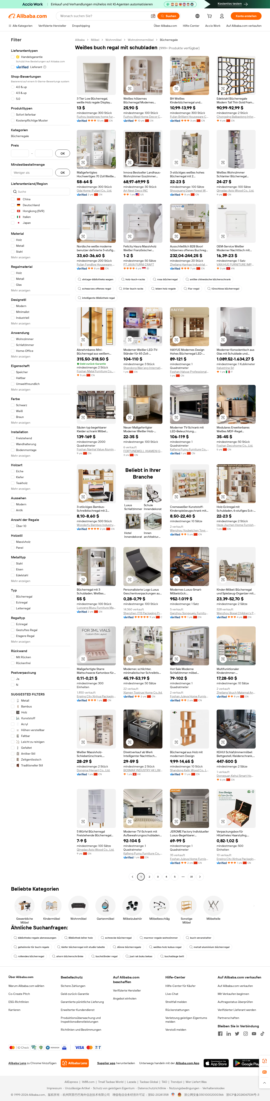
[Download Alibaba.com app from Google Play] (247, 1063)
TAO (164, 1082)
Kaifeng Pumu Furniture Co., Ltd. (189, 449)
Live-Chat (171, 994)
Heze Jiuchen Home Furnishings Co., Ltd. (236, 525)
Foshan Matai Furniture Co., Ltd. (96, 371)
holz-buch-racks (135, 279)
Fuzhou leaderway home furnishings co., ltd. (96, 116)
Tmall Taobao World (110, 1082)
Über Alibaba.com (20, 977)
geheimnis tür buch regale (33, 947)
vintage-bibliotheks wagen (97, 279)
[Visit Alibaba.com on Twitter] (237, 1033)
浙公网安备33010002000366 (204, 1094)
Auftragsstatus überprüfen (235, 1002)
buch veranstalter (200, 937)
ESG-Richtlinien (18, 1002)
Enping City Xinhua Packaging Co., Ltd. (96, 696)
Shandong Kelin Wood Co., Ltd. (189, 770)
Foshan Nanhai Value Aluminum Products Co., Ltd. (96, 449)
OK (63, 153)
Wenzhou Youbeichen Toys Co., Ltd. (189, 530)
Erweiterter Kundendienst (77, 1010)
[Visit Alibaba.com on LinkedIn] (228, 1033)
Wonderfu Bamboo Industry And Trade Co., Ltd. (96, 525)
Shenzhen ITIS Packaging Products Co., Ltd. (142, 613)
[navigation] (40, 458)
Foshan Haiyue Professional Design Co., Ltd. (189, 371)
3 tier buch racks (133, 288)
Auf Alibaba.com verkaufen (235, 986)
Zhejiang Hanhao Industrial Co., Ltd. (189, 264)
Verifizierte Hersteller (127, 990)
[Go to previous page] (132, 877)
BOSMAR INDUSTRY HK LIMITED (142, 770)
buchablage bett (174, 956)
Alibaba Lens (17, 1063)
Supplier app (106, 1063)
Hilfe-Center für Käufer (180, 986)
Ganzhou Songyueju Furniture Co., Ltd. (189, 613)
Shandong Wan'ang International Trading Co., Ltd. (142, 368)
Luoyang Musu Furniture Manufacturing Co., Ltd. (96, 607)
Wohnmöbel (113, 39)
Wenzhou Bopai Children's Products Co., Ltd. (236, 613)
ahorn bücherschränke (69, 956)
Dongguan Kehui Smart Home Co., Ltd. (236, 775)
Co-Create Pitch (19, 994)
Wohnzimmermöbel (141, 39)
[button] (153, 16)
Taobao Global (149, 1082)
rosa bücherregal (167, 279)
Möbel (95, 39)
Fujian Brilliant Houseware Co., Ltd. (189, 116)
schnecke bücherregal (118, 937)
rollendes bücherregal (31, 956)
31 (191, 876)
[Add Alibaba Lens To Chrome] (75, 1063)
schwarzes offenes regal (96, 288)
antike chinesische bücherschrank (210, 279)
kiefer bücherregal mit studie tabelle (83, 947)
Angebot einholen (124, 998)
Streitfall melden (176, 1002)
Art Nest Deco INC (135, 190)
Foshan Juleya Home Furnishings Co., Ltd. (189, 696)
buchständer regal (106, 956)
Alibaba (80, 39)
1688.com (88, 1082)
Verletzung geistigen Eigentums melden (186, 1019)
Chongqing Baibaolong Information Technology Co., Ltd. (236, 116)
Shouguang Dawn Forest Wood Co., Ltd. (189, 190)
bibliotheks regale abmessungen (37, 937)
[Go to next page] (200, 877)
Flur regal (193, 288)
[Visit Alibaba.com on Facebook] (220, 1033)
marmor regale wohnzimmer (161, 937)
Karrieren (14, 1010)
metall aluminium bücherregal (212, 947)
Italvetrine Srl (225, 368)
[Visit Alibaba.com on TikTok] (262, 1033)
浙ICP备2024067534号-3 (242, 1094)
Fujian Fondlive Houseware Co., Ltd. (96, 264)
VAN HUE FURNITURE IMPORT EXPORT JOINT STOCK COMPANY (236, 264)
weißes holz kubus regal (167, 947)
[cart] (210, 16)
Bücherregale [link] (169, 39)
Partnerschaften (228, 1018)
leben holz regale (165, 288)
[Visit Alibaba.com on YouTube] (253, 1033)
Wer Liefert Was (196, 1082)
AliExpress (71, 1082)
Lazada (131, 1082)
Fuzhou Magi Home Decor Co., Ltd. (142, 116)
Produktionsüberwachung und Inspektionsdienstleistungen (81, 1019)
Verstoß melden (175, 1029)
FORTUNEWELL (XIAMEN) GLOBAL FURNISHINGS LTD (142, 451)
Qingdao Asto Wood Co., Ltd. (235, 190)
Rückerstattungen (177, 1010)
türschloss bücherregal (225, 288)
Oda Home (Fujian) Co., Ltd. (94, 190)
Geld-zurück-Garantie (75, 994)
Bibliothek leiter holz (81, 937)
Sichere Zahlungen (73, 986)
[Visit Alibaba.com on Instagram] (245, 1033)
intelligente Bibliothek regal (98, 297)
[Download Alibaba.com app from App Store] (216, 1063)
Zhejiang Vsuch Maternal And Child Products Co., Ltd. (236, 692)
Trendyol (176, 1082)
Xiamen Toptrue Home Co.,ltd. (142, 692)
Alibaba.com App (187, 1063)
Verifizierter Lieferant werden (237, 1010)
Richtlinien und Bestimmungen (81, 1029)
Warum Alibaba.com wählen (26, 986)
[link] (264, 1061)
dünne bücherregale (129, 947)
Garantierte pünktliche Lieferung (82, 1002)
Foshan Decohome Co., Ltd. (235, 445)
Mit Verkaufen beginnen (233, 994)
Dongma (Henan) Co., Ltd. (93, 770)
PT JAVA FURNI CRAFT (138, 264)
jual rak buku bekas (141, 956)
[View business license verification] (173, 1095)
